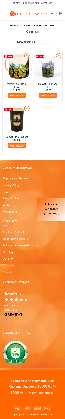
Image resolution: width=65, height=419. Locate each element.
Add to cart (16, 96)
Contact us (9, 272)
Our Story (8, 258)
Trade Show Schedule (15, 238)
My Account (10, 211)
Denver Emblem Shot (16, 136)
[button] (5, 14)
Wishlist (7, 205)
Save (10, 56)
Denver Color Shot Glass (48, 85)
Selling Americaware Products (20, 245)
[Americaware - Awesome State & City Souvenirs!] (28, 14)
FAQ (5, 191)
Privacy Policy (11, 185)
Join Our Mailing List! (15, 231)
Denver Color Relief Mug (16, 85)
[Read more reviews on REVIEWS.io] (14, 315)
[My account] (52, 14)
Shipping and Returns (15, 178)
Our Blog (8, 252)
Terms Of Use (11, 198)
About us (8, 265)
